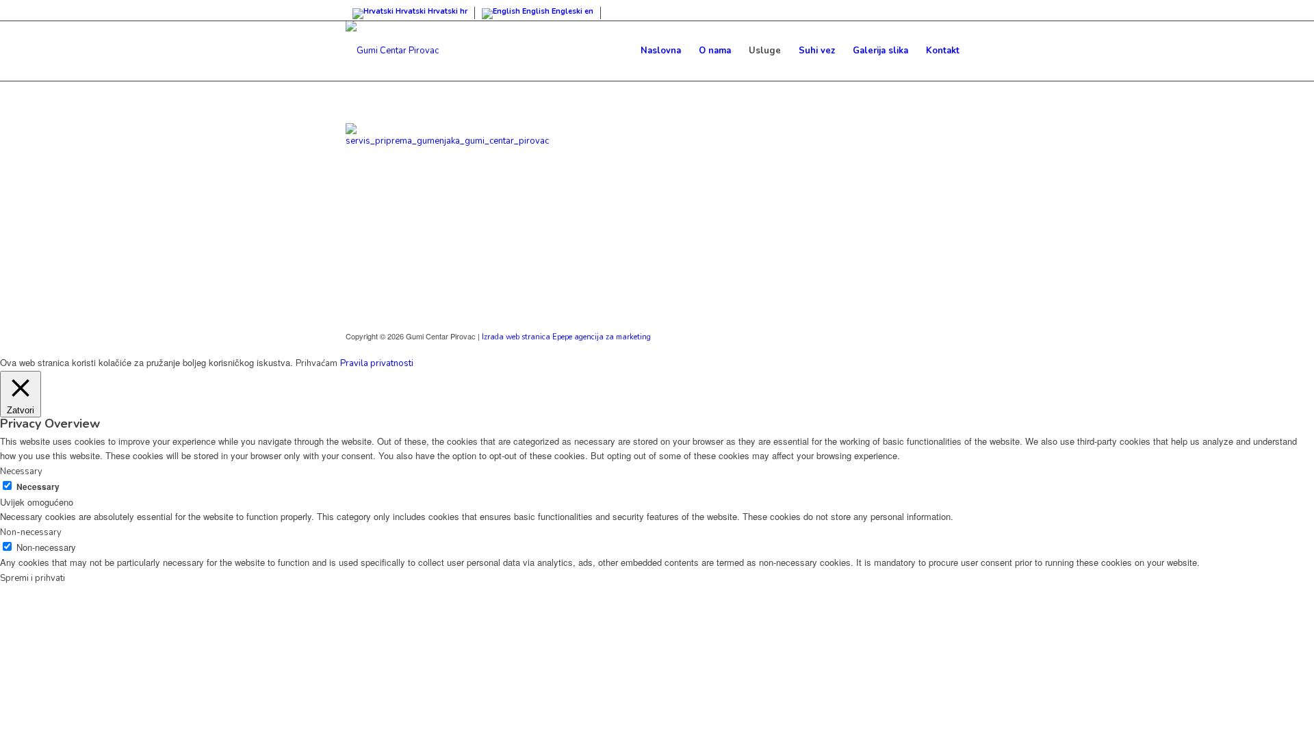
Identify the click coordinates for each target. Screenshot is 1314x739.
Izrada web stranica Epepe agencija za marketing (566, 337)
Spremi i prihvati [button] (32, 578)
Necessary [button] (21, 471)
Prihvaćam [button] (316, 363)
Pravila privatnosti (376, 363)
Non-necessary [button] (31, 532)
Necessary (38, 487)
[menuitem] (661, 51)
